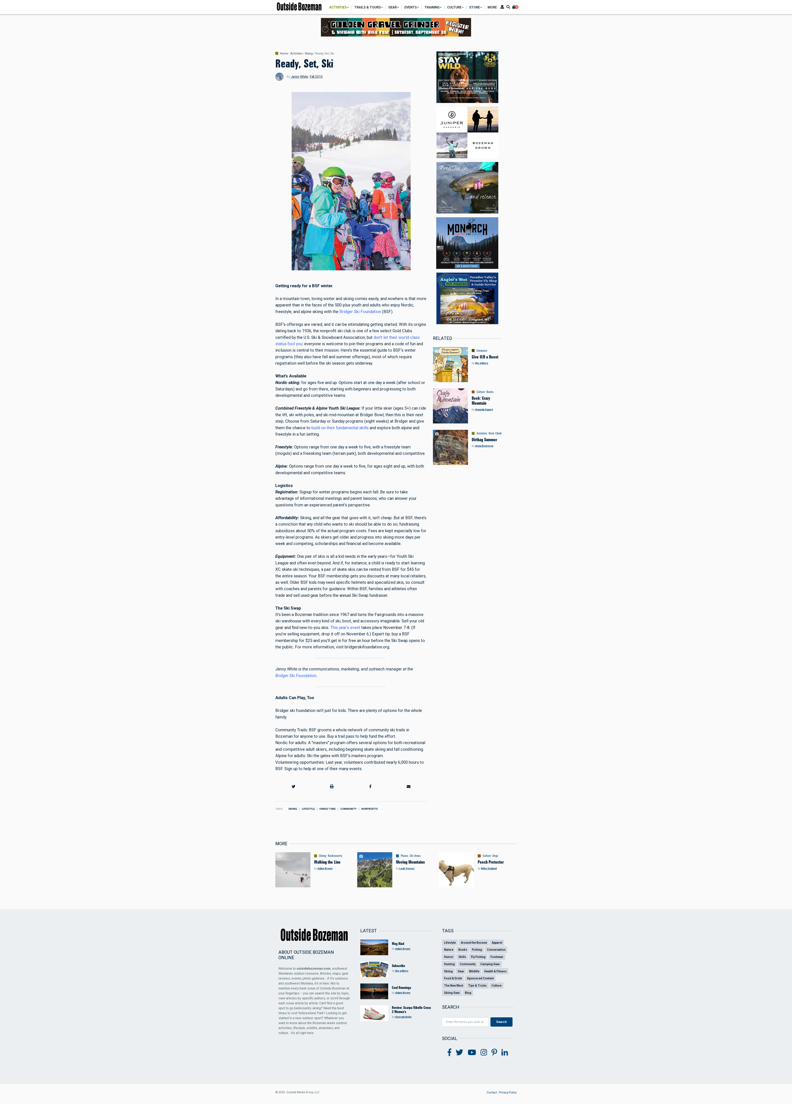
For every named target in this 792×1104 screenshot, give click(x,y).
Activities (296, 53)
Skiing (309, 53)
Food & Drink (453, 978)
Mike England (489, 868)
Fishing (477, 949)
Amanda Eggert (484, 409)
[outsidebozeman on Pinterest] (494, 1052)
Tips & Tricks (477, 985)
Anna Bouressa (484, 445)
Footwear (496, 957)
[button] (293, 786)
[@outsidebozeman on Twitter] (459, 1052)
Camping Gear (490, 964)
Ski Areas (415, 855)
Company (481, 350)
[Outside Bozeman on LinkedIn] (504, 1052)
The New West (453, 985)
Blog (468, 992)
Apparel (497, 942)
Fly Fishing (478, 957)
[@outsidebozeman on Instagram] (484, 1052)
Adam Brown (324, 868)
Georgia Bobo (403, 1016)
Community (348, 808)
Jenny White (299, 77)
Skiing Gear (452, 992)
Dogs (495, 855)
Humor (449, 957)
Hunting (449, 964)
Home (284, 53)
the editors (481, 363)
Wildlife (474, 971)
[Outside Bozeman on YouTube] (472, 1052)
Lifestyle (308, 808)
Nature (448, 949)
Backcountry (335, 855)
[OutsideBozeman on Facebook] (449, 1052)
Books (490, 392)
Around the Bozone (474, 942)
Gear (461, 971)
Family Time (327, 808)
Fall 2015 (316, 77)
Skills (462, 957)
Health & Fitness (495, 971)
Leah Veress (407, 868)
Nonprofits (369, 808)
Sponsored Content (480, 978)
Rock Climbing (497, 433)
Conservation (496, 949)
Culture (480, 392)
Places (404, 855)
